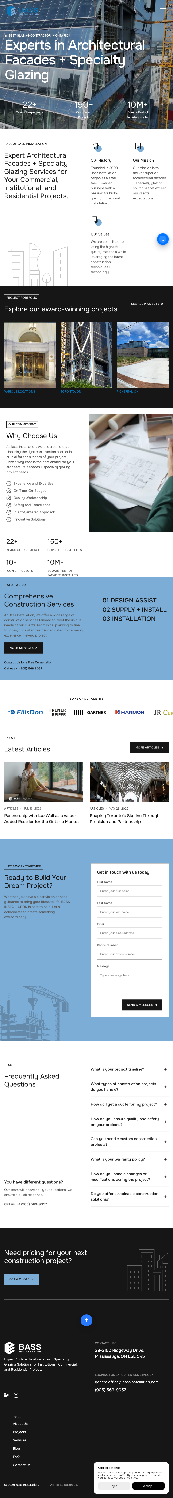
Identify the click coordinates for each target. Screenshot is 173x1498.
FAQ (16, 1456)
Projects (19, 1432)
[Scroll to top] (86, 1320)
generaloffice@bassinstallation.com (127, 1382)
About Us (20, 1424)
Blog (16, 1448)
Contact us (21, 1465)
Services (19, 1440)
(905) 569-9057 (110, 1390)
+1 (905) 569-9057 (32, 1204)
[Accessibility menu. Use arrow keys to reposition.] (163, 239)
